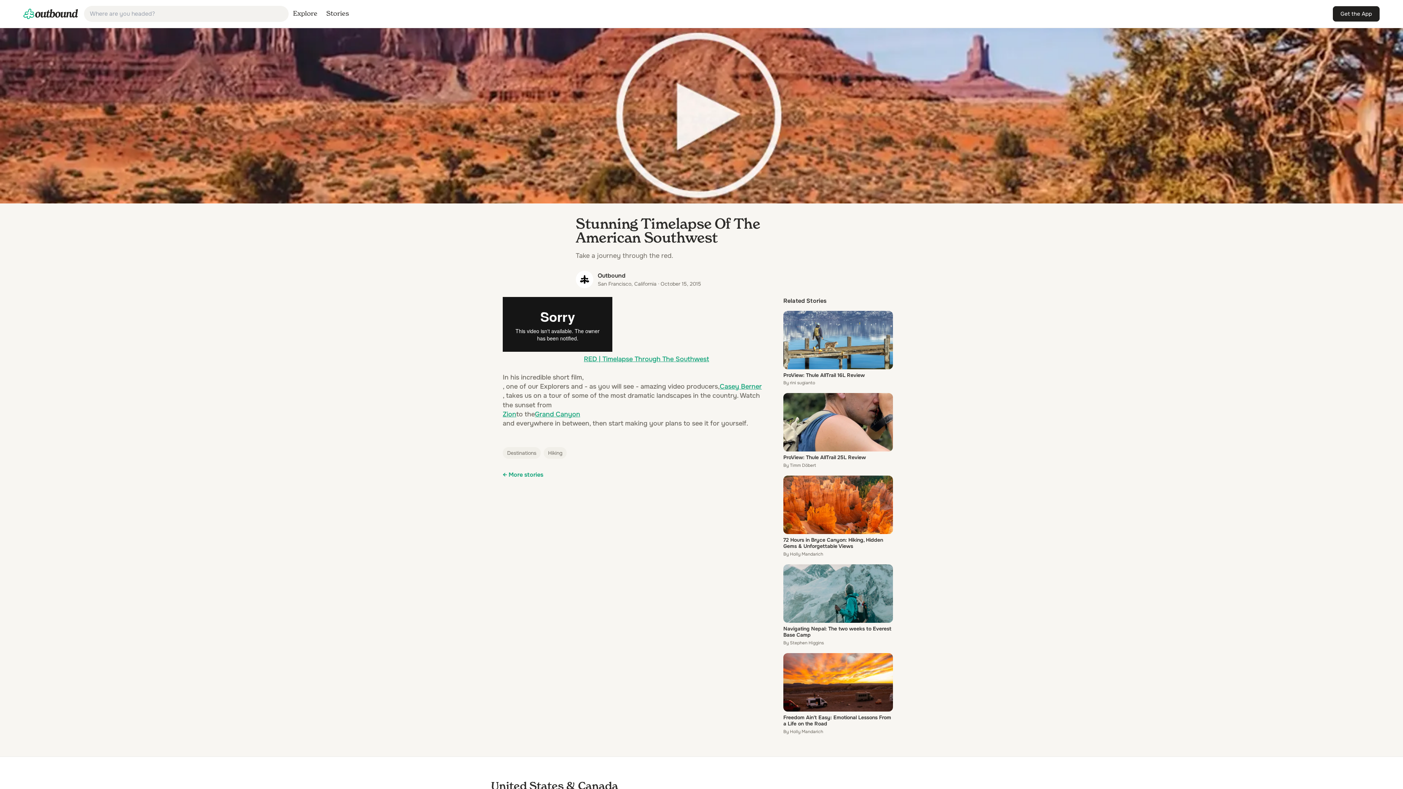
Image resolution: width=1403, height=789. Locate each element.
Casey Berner (741, 386)
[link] (50, 14)
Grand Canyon (557, 414)
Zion (509, 414)
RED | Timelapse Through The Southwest (646, 359)
